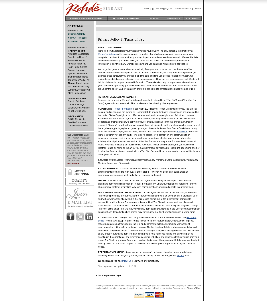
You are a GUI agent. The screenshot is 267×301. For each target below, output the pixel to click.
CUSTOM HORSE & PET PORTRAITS (86, 18)
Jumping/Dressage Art (79, 90)
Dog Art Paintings (76, 101)
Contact (197, 8)
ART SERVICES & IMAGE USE (126, 18)
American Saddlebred (79, 54)
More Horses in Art (77, 93)
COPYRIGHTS (192, 18)
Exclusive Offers (76, 41)
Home (146, 8)
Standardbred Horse (78, 77)
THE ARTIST (153, 18)
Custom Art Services (78, 125)
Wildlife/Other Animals (79, 107)
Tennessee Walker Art (78, 80)
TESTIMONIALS (173, 18)
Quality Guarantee (77, 122)
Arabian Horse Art (76, 60)
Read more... (73, 163)
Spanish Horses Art (77, 73)
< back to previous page (108, 275)
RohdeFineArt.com (107, 54)
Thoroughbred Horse (78, 83)
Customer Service (183, 8)
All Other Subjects (77, 111)
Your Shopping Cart (163, 8)
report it (180, 255)
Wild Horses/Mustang (78, 86)
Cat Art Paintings (76, 104)
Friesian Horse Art (77, 63)
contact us (125, 261)
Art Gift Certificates (77, 119)
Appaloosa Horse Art (78, 57)
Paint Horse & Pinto (77, 67)
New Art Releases (77, 38)
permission (182, 131)
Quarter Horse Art (76, 70)
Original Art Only (76, 34)
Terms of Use (193, 288)
